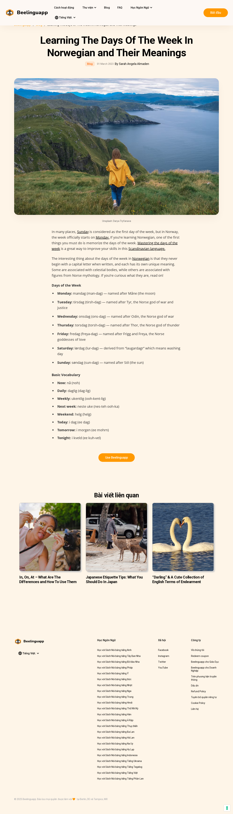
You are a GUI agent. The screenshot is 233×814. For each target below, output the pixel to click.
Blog (107, 7)
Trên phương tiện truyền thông (204, 678)
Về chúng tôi (197, 650)
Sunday (83, 231)
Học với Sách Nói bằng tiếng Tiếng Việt (117, 772)
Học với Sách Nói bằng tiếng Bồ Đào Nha (118, 661)
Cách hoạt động (64, 7)
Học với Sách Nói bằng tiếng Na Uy (115, 743)
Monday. (102, 237)
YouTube (163, 667)
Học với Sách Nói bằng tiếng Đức (114, 679)
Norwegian (140, 258)
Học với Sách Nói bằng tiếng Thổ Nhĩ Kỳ (117, 708)
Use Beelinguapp (116, 457)
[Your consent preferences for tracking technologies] (227, 808)
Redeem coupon (200, 656)
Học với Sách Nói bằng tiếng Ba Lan (115, 731)
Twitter (162, 661)
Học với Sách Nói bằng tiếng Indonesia (117, 755)
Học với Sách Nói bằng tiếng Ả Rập (115, 720)
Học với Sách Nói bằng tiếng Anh (114, 650)
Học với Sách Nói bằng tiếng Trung (115, 696)
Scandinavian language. (146, 248)
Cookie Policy (198, 703)
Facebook (163, 650)
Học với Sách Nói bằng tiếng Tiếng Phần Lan (120, 778)
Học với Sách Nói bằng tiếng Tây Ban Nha (119, 656)
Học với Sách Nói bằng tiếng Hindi (114, 702)
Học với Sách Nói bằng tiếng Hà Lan (115, 737)
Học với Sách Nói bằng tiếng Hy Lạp (115, 749)
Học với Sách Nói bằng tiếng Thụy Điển (117, 726)
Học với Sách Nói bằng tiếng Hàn (114, 714)
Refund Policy (198, 691)
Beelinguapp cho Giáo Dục (205, 661)
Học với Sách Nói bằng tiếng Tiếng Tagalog (119, 766)
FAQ (119, 7)
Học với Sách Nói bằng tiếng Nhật (114, 685)
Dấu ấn (195, 685)
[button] (89, 7)
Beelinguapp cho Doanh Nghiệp (203, 669)
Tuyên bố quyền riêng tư (204, 697)
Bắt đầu (215, 12)
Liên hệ (195, 709)
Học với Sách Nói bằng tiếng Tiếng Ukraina (119, 761)
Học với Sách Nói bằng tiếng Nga (114, 691)
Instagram (163, 656)
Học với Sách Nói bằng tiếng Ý (113, 673)
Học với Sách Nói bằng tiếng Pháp (115, 667)
